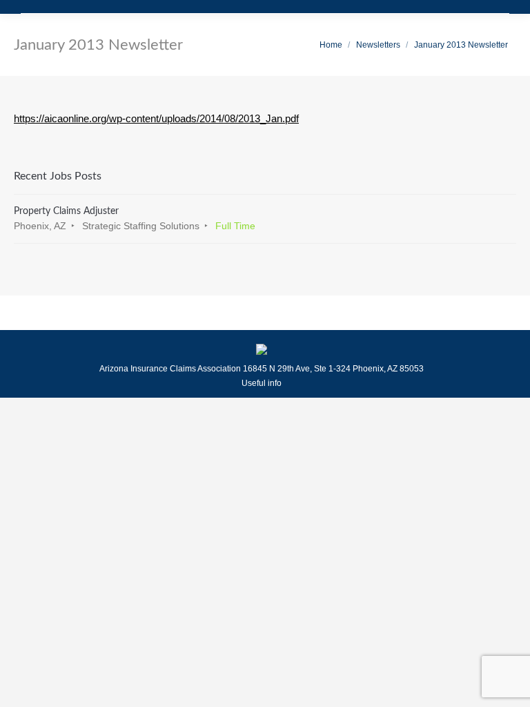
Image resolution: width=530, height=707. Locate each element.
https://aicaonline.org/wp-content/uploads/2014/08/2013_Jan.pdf (156, 118)
